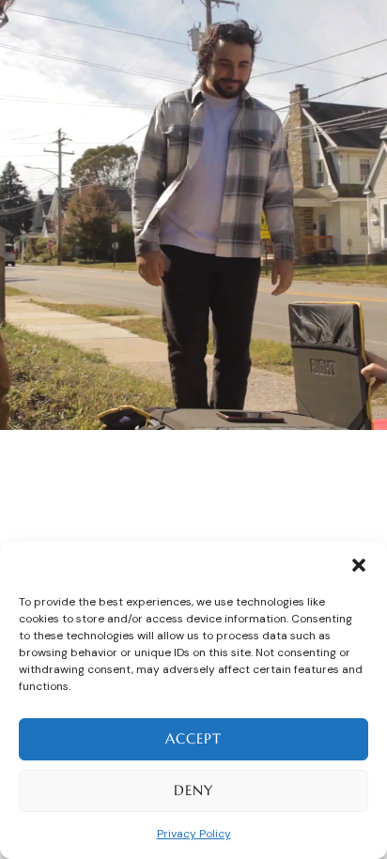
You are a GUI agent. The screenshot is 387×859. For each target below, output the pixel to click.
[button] (358, 565)
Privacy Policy (194, 833)
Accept (193, 738)
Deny (193, 790)
